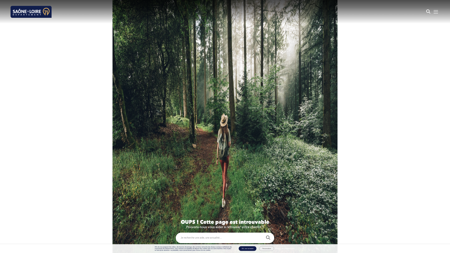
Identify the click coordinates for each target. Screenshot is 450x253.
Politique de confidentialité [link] (285, 248)
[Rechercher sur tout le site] (428, 12)
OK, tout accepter (247, 248)
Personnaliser (266, 248)
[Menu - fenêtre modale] (435, 11)
